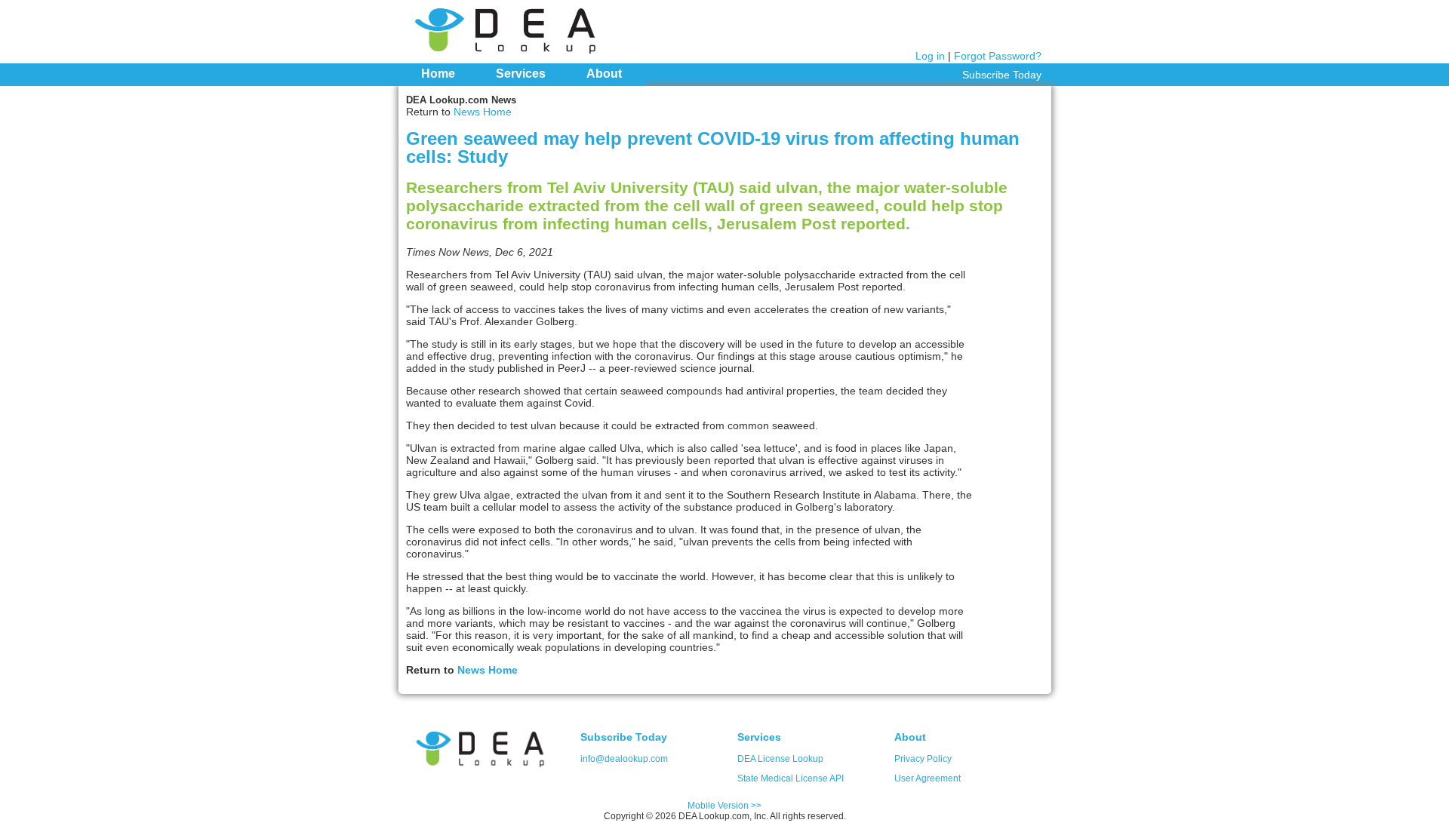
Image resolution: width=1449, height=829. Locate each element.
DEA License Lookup (780, 759)
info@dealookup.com (624, 759)
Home (438, 73)
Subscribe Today (1001, 75)
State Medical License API (790, 778)
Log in (930, 56)
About (604, 73)
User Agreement (927, 778)
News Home (483, 112)
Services (521, 73)
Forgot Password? (997, 56)
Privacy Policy (923, 759)
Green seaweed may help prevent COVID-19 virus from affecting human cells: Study (713, 147)
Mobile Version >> (724, 805)
